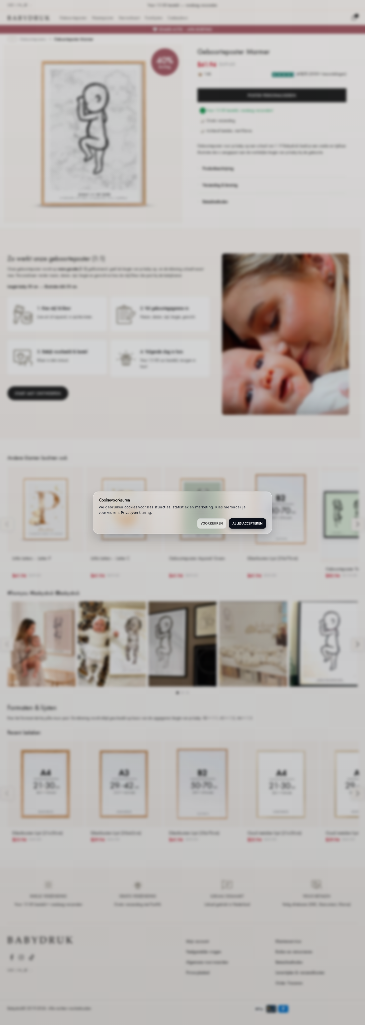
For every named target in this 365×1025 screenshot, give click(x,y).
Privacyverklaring (136, 512)
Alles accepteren (247, 523)
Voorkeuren (212, 523)
